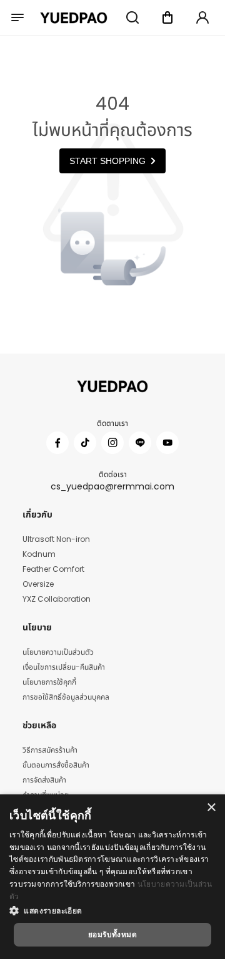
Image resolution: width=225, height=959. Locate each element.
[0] (167, 17)
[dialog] (112, 876)
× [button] (211, 807)
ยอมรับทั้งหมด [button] (112, 934)
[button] (112, 910)
